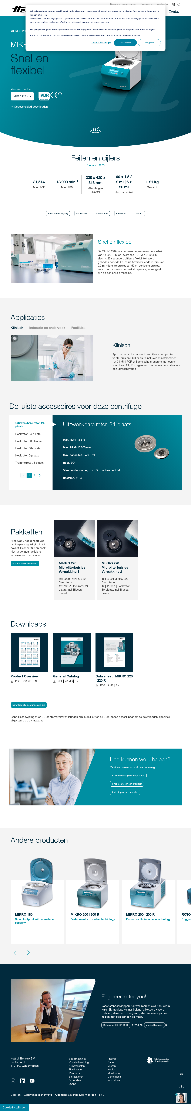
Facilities (78, 328)
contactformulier (154, 1025)
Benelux (14, 31)
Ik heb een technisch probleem (127, 784)
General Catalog (66, 676)
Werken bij (162, 4)
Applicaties (81, 213)
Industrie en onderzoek (47, 328)
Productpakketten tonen (25, 563)
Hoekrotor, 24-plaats (27, 434)
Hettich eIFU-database (104, 716)
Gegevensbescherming (38, 1094)
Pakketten (121, 213)
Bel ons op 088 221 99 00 (115, 1025)
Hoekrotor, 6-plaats (27, 455)
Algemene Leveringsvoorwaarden (75, 1094)
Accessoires (102, 213)
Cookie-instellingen (101, 42)
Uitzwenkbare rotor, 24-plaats (30, 425)
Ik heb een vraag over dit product (128, 775)
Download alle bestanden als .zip (29, 705)
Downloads (146, 4)
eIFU (101, 1094)
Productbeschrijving (58, 213)
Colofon (16, 1094)
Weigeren (149, 42)
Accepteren (125, 42)
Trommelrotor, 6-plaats (29, 462)
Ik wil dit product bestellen (125, 792)
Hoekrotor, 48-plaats (27, 448)
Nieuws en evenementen (123, 4)
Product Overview (25, 676)
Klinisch (17, 328)
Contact (174, 11)
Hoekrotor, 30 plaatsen (29, 441)
